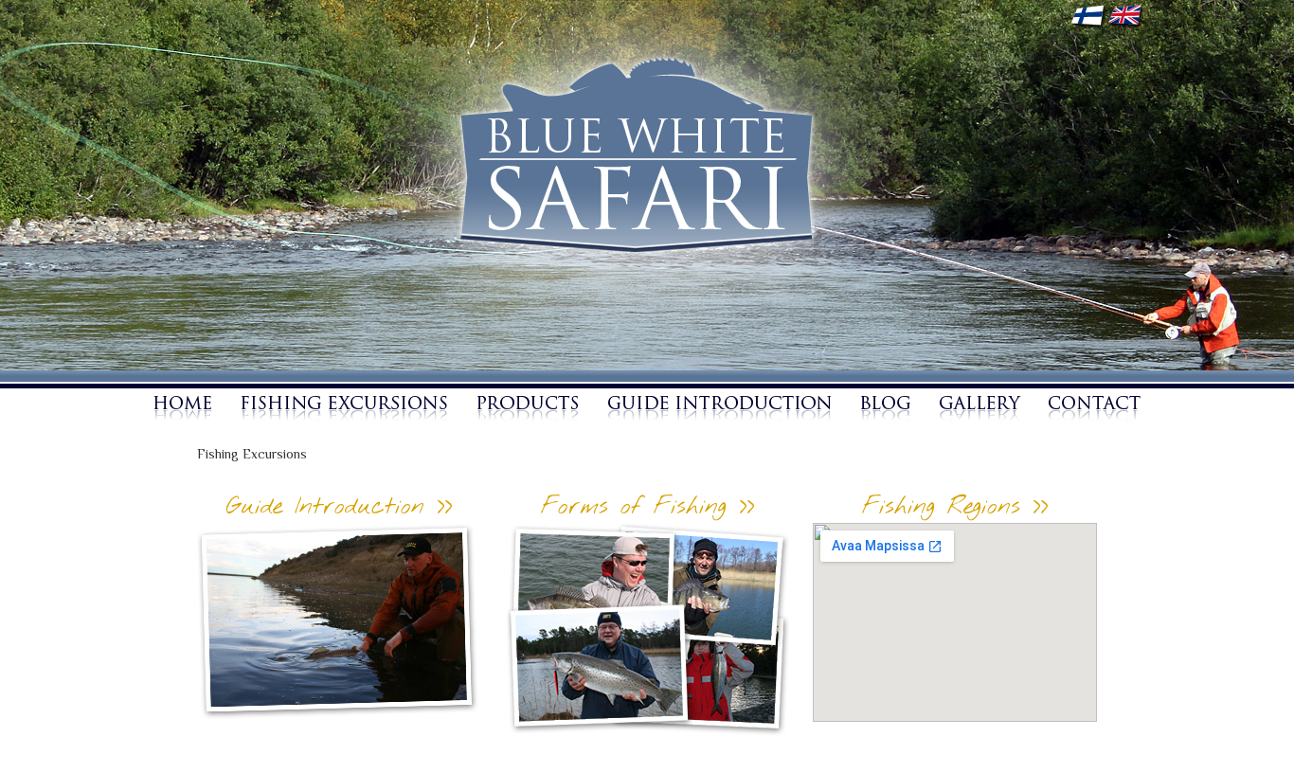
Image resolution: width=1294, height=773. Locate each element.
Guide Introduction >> (339, 507)
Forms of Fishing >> (647, 507)
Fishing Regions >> (955, 507)
